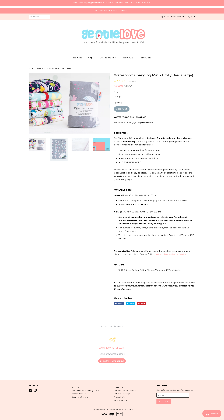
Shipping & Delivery (80, 397)
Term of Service (120, 400)
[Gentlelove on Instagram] (35, 391)
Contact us (118, 387)
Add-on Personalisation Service (171, 254)
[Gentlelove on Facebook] (30, 391)
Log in (163, 16)
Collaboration (108, 57)
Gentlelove (110, 409)
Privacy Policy (119, 397)
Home (31, 68)
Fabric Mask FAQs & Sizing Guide (85, 391)
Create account (177, 16)
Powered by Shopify (124, 409)
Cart (193, 16)
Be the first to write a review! (112, 361)
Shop (89, 57)
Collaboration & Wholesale (125, 391)
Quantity (118, 102)
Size (116, 92)
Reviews (128, 57)
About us (75, 387)
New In (77, 57)
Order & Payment (79, 394)
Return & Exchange (122, 394)
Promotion (144, 57)
